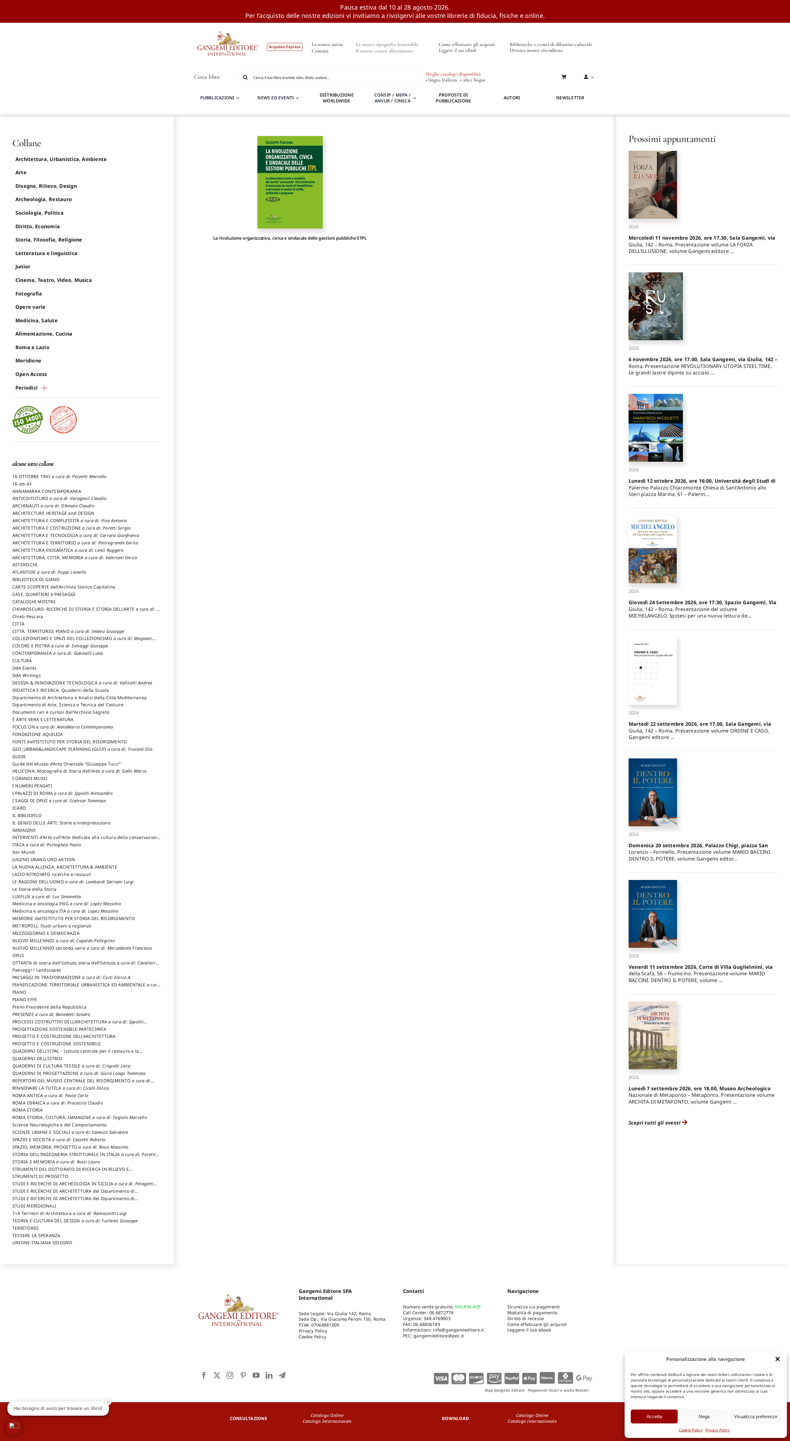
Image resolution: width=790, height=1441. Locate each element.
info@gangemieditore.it (458, 1330)
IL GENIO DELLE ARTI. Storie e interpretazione (61, 823)
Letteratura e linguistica (46, 253)
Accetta (654, 1416)
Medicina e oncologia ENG (66, 903)
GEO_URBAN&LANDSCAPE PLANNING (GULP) (82, 749)
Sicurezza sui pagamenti (533, 1307)
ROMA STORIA (27, 1110)
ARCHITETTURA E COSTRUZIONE (71, 528)
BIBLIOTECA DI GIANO (36, 579)
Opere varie (30, 306)
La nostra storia (327, 44)
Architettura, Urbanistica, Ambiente (61, 159)
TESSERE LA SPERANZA (36, 1235)
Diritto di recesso (525, 1318)
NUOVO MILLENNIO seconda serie (82, 948)
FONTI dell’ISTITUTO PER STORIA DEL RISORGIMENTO (69, 742)
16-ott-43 (21, 484)
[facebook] (204, 1375)
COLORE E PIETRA (60, 646)
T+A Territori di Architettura (69, 1213)
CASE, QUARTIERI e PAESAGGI (43, 594)
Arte (21, 172)
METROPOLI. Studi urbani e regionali (51, 926)
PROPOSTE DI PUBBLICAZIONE (453, 98)
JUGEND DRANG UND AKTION (43, 859)
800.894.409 (467, 1307)
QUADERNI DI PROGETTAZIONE (79, 1073)
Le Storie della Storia (34, 889)
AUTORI (512, 98)
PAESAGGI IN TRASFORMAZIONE (72, 977)
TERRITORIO (25, 1228)
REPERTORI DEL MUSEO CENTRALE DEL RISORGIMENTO (81, 1083)
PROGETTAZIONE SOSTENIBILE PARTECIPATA (59, 1029)
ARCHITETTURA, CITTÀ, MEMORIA (74, 557)
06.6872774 (441, 1312)
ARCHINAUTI (53, 506)
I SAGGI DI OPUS (59, 800)
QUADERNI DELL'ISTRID (37, 1058)
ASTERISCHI (24, 565)
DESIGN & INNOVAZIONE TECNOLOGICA (82, 683)
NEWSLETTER (570, 98)
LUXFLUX (46, 896)
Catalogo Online (327, 1415)
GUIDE (19, 756)
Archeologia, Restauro (43, 199)
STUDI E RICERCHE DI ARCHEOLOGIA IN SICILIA (82, 1186)
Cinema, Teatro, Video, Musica (53, 280)
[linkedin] (269, 1375)
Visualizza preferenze (755, 1416)
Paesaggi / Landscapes (36, 970)
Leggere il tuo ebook (529, 1330)
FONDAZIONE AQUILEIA (37, 734)
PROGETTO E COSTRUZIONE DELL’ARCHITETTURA (64, 1036)
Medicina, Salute (36, 320)
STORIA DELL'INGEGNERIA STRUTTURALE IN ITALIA (84, 1157)
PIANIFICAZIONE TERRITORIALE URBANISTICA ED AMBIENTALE (86, 987)
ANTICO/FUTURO (59, 498)
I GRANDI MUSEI (30, 778)
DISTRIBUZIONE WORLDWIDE (337, 98)
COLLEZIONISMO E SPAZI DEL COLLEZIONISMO (82, 641)
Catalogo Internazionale (327, 1421)
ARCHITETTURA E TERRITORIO (75, 543)
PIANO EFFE (24, 999)
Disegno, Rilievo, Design (46, 186)
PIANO (19, 992)
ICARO (19, 808)
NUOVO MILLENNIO (63, 940)
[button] (778, 1359)
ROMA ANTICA (50, 1095)
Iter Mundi (23, 852)
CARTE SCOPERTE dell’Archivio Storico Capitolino (63, 587)
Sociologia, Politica (39, 212)
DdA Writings (26, 675)
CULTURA (22, 660)
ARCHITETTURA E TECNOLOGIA (75, 535)
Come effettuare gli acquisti (467, 44)
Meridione (28, 360)
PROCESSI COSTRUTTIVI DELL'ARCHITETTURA (78, 1024)
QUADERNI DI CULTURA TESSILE (71, 1066)
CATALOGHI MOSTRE (34, 602)
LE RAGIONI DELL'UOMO (73, 882)
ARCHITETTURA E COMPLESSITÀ (69, 520)
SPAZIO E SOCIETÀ (59, 1139)
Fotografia (28, 293)
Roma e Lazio (32, 347)
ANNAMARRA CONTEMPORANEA (46, 491)
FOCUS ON (62, 727)
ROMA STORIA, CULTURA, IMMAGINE (79, 1117)
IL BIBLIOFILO (27, 815)
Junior (22, 266)
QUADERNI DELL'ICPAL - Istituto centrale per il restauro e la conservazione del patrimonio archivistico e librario (75, 1054)
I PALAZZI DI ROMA (62, 793)
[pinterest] (243, 1375)
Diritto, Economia (37, 226)
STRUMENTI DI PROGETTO (40, 1176)
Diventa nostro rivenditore (536, 50)
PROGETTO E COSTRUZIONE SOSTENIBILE (56, 1044)
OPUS (18, 955)
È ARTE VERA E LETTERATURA (42, 719)
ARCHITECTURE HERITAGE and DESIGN (53, 513)
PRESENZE (51, 1014)
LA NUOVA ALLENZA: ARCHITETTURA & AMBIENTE (64, 867)
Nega (704, 1416)
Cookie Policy (690, 1430)
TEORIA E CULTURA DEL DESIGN (75, 1221)
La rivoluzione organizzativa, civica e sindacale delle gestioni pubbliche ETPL (290, 238)
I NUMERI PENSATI (32, 786)
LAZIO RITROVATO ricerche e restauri (51, 874)
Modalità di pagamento (532, 1312)
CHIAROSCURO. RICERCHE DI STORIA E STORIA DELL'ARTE (86, 612)
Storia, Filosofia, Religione (48, 239)
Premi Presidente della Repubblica (49, 1007)
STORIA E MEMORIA (56, 1162)
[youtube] (256, 1375)
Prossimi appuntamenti (672, 139)
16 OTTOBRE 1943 (59, 476)
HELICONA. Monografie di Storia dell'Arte (79, 771)
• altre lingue (473, 80)
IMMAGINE (24, 830)
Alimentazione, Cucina (43, 333)
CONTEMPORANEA (57, 653)
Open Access (31, 374)
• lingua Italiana (441, 80)
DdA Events (24, 668)
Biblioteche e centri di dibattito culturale (551, 44)
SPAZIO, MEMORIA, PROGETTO (70, 1147)
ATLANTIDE (49, 572)
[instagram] (230, 1375)
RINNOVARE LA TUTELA (60, 1088)
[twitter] (217, 1375)
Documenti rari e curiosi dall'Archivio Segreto (60, 712)
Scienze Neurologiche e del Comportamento (59, 1125)
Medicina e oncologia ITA (65, 911)
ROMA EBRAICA (57, 1103)
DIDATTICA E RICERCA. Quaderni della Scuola (60, 690)
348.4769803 (437, 1318)
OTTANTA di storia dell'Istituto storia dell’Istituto (84, 966)
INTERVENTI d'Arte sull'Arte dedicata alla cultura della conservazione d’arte (86, 840)
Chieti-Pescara (27, 616)
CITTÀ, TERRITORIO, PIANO (68, 631)
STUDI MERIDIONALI (34, 1206)
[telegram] (282, 1375)
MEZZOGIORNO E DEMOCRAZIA (46, 933)
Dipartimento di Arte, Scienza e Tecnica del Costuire (67, 705)
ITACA (46, 845)
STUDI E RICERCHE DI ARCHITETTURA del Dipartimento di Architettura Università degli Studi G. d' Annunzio (73, 1194)
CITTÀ (18, 624)
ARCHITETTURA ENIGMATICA (68, 550)
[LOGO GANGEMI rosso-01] (228, 25)
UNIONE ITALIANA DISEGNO (42, 1242)
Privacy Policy (717, 1430)
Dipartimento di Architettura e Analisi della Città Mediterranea (79, 697)
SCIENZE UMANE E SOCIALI (70, 1132)
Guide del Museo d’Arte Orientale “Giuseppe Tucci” (66, 764)
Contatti (320, 51)
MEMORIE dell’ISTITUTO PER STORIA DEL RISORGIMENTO (73, 918)
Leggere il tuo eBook (457, 50)
